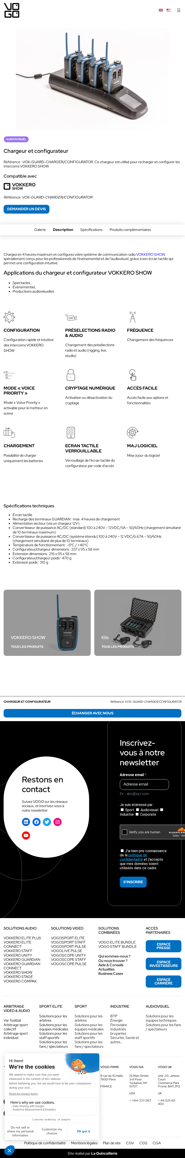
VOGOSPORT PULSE (68, 946)
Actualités (106, 969)
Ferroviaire (118, 1025)
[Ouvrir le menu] (178, 10)
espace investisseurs (164, 964)
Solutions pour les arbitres (53, 1018)
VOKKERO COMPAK (20, 981)
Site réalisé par (92, 1153)
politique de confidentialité (133, 857)
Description (63, 229)
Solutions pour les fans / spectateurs (53, 1044)
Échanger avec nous (92, 713)
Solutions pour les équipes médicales (53, 1027)
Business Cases (110, 973)
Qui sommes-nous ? (114, 956)
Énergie (116, 1020)
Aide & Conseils (110, 965)
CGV (130, 1143)
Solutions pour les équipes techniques (161, 1018)
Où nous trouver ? (112, 960)
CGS (143, 1143)
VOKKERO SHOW (150, 254)
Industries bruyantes (118, 1031)
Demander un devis (26, 209)
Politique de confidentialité (45, 1143)
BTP (113, 1016)
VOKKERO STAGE (18, 976)
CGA (157, 1143)
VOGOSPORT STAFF (68, 942)
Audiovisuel (149, 810)
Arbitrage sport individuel (16, 1035)
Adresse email (132, 775)
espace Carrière (164, 981)
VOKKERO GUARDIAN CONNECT (22, 966)
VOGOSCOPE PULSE (69, 964)
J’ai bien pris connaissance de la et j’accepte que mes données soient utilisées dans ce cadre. (143, 859)
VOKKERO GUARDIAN (22, 959)
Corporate (147, 814)
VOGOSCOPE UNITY (68, 955)
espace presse (164, 946)
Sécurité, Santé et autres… (124, 1039)
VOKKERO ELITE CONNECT (17, 944)
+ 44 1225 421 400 (166, 1102)
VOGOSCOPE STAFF (68, 959)
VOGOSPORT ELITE (68, 938)
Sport (129, 810)
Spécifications (91, 229)
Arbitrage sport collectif (16, 1027)
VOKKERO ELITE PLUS (22, 938)
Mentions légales (84, 1143)
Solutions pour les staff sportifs (53, 1035)
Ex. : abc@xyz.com (134, 794)
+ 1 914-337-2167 (140, 1100)
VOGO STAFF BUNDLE (117, 946)
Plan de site (112, 1143)
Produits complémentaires (130, 229)
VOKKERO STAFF (18, 950)
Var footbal (12, 1020)
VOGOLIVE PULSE (66, 950)
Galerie (40, 229)
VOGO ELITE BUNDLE (117, 942)
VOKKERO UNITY (18, 955)
